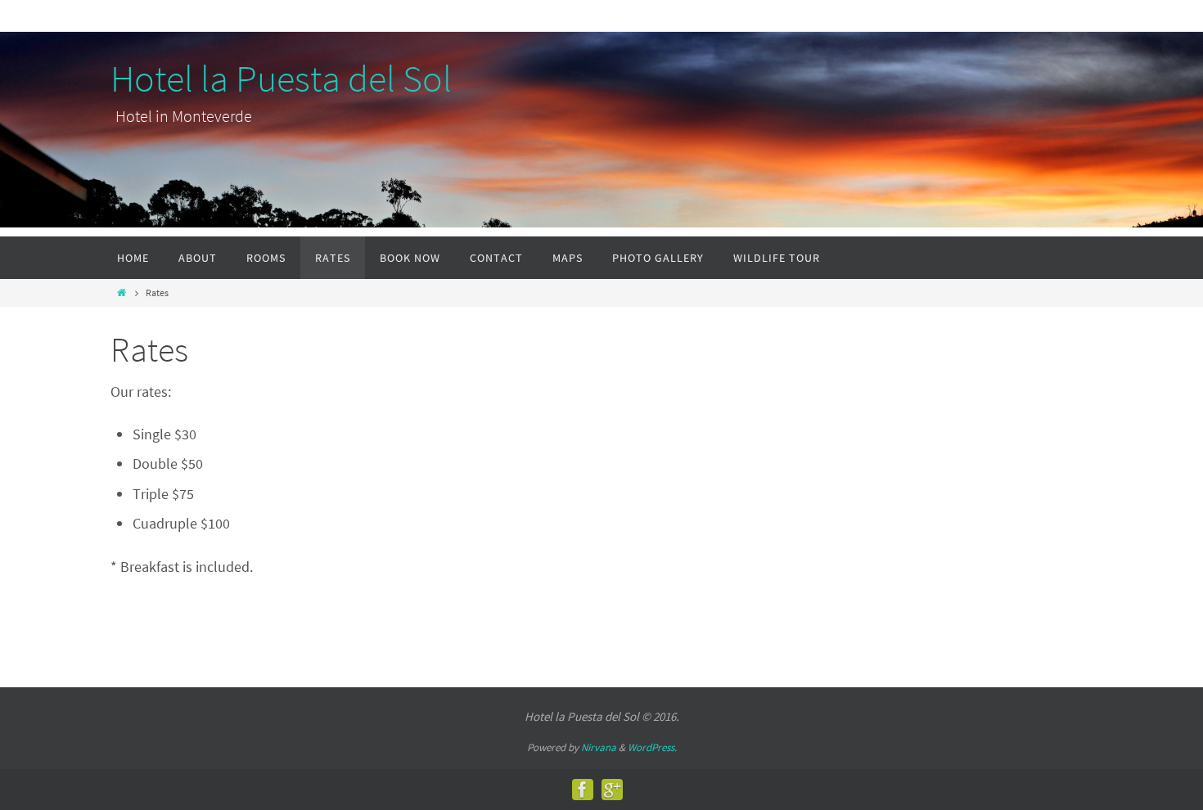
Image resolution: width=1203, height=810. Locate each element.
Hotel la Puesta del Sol (281, 79)
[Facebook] (582, 789)
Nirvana (598, 747)
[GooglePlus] (612, 789)
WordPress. (652, 747)
